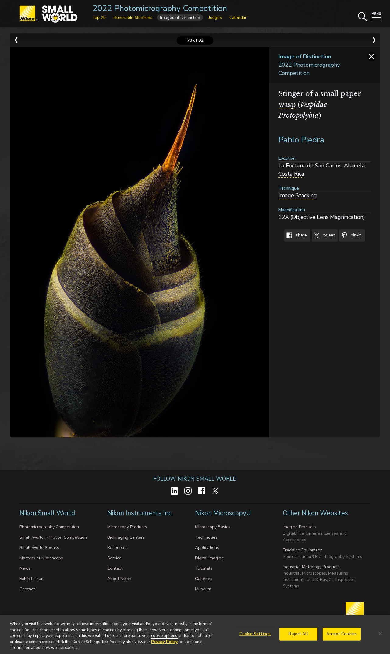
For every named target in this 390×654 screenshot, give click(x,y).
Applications (207, 548)
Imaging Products (299, 527)
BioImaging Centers (126, 537)
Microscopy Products (127, 527)
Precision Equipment (302, 550)
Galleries (203, 579)
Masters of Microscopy (41, 558)
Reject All (298, 634)
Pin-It (355, 235)
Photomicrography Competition (49, 527)
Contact (27, 589)
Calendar (237, 17)
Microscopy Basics (212, 527)
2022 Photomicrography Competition (160, 8)
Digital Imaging (209, 558)
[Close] (380, 633)
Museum (203, 589)
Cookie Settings (255, 634)
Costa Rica (291, 173)
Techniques (206, 537)
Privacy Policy (164, 642)
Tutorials (203, 568)
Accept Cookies (341, 634)
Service (114, 558)
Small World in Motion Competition (53, 537)
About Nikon (119, 579)
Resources (117, 548)
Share (301, 235)
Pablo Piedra (301, 139)
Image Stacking (297, 195)
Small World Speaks (39, 548)
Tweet (328, 235)
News (25, 568)
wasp (287, 104)
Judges (215, 17)
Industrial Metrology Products (311, 567)
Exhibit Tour (31, 579)
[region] (195, 634)
